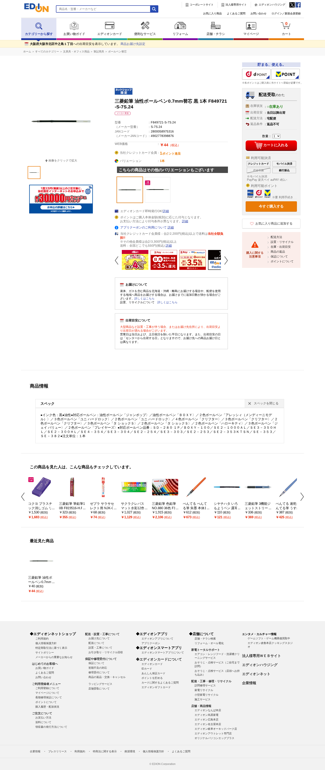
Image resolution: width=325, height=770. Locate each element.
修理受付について (99, 672)
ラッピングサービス (100, 684)
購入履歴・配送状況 (47, 706)
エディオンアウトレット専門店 (213, 733)
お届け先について (99, 638)
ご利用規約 (42, 638)
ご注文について (42, 713)
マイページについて (47, 692)
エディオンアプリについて (157, 638)
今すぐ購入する (271, 206)
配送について (96, 643)
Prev (118, 260)
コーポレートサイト (202, 4)
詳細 (166, 211)
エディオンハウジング (272, 4)
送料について (43, 722)
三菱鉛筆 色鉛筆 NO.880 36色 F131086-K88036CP (164, 508)
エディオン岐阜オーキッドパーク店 (216, 728)
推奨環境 (129, 751)
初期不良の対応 (97, 667)
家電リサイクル (204, 690)
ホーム (27, 51)
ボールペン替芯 (117, 51)
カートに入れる (275, 145)
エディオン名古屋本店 (208, 724)
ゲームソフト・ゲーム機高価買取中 (269, 638)
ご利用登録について (47, 688)
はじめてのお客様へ (45, 663)
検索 (11, 39)
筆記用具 (99, 51)
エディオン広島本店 (206, 719)
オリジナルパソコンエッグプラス (214, 738)
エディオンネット (256, 674)
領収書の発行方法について (51, 726)
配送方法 (276, 237)
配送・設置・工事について (102, 634)
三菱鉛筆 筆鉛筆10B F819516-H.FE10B (72, 508)
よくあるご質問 (236, 13)
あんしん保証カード (153, 673)
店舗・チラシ (215, 34)
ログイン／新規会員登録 (286, 13)
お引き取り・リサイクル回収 (105, 652)
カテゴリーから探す (39, 34)
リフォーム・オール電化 (209, 643)
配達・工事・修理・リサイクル (211, 681)
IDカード (146, 668)
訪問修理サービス (205, 685)
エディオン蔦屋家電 (206, 714)
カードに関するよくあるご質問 (160, 682)
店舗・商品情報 (201, 706)
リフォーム (180, 34)
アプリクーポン (150, 643)
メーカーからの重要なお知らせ (54, 657)
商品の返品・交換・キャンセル (107, 677)
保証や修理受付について (101, 659)
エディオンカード (109, 34)
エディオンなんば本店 (208, 710)
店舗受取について (99, 688)
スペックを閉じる (266, 403)
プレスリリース (57, 751)
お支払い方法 (43, 717)
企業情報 (249, 683)
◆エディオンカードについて (159, 659)
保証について (279, 256)
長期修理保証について (48, 697)
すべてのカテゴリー (47, 51)
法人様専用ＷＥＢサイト (261, 656)
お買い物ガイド (74, 34)
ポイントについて (282, 261)
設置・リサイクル (282, 242)
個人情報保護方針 (46, 643)
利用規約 (80, 751)
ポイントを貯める (152, 678)
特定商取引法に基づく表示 (51, 647)
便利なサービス (145, 34)
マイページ (251, 34)
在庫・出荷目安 (281, 246)
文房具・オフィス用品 (76, 51)
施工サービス (202, 699)
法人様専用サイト (236, 4)
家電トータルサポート (205, 649)
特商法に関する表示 (105, 751)
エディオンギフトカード (156, 687)
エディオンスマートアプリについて (162, 652)
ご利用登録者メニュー (46, 684)
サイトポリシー (44, 652)
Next (224, 260)
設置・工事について (100, 647)
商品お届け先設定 (132, 44)
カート (286, 28)
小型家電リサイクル (206, 694)
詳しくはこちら (144, 298)
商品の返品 (278, 251)
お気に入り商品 (212, 13)
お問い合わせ (258, 13)
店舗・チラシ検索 (205, 638)
